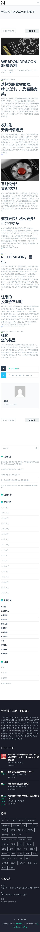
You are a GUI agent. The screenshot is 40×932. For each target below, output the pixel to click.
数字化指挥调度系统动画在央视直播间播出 (15, 480)
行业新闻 (4, 649)
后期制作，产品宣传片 (9, 839)
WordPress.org (6, 683)
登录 (2, 667)
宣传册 (4, 849)
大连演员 (13, 844)
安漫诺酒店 (28, 844)
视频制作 (4, 653)
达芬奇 (4, 867)
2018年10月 (5, 545)
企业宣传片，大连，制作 (17, 830)
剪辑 (13, 835)
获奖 (27, 858)
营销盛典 (5, 863)
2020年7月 (4, 539)
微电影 (20, 853)
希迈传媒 (19, 924)
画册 (3, 858)
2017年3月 (4, 561)
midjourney (16, 825)
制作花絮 (4, 624)
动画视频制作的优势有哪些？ (10, 475)
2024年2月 (4, 513)
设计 (29, 863)
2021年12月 (5, 529)
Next (31, 31)
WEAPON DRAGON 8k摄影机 (18, 63)
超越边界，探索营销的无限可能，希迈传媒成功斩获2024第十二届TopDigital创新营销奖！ (23, 757)
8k (9, 369)
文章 (4, 672)
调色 (35, 863)
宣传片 (11, 849)
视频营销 (22, 863)
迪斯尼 (11, 867)
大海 (29, 839)
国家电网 (22, 839)
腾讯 (21, 858)
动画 (19, 835)
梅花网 (35, 853)
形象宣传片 (5, 853)
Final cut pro (31, 820)
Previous (9, 31)
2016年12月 (5, 566)
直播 (9, 858)
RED (12, 369)
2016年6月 (4, 582)
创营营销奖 (5, 619)
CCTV (13, 820)
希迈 (4, 70)
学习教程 (4, 632)
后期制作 (4, 628)
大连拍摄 (5, 844)
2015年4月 (4, 593)
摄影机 (17, 369)
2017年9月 (4, 555)
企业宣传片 (5, 611)
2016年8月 (4, 577)
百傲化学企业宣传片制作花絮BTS (12, 469)
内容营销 (4, 615)
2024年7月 (4, 507)
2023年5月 (4, 523)
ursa (29, 825)
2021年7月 (4, 534)
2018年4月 (4, 550)
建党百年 (32, 849)
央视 (21, 844)
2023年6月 (4, 518)
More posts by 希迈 (10, 404)
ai (7, 820)
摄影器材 (11, 70)
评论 (4, 678)
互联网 (3, 607)
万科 (35, 825)
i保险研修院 (5, 825)
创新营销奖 (5, 835)
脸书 (15, 858)
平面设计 (4, 636)
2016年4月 (4, 587)
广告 (2, 641)
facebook (21, 820)
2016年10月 (5, 571)
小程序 (19, 849)
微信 (13, 853)
